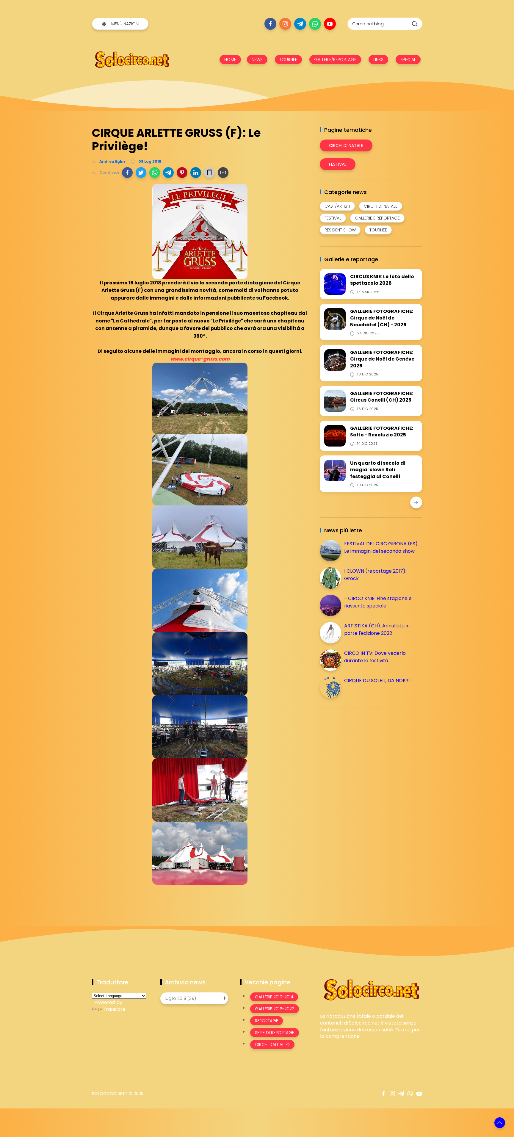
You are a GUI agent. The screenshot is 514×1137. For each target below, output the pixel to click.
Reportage (266, 1021)
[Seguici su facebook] (270, 24)
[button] (127, 172)
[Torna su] (499, 1122)
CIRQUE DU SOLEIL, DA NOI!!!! (377, 680)
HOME (230, 59)
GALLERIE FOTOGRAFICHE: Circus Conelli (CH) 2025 (381, 396)
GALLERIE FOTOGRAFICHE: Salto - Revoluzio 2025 (381, 431)
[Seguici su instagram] (285, 24)
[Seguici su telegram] (300, 24)
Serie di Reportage (274, 1033)
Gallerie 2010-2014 (274, 997)
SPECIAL (408, 59)
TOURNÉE (288, 59)
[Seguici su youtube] (330, 24)
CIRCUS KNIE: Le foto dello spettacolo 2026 (382, 279)
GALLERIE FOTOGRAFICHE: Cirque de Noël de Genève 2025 (382, 359)
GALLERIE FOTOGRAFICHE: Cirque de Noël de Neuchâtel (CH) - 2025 (381, 318)
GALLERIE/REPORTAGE (335, 59)
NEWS (257, 59)
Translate (114, 1009)
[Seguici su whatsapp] (315, 24)
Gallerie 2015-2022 (274, 1009)
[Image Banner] (371, 989)
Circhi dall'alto (272, 1044)
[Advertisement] (364, 755)
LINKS (378, 59)
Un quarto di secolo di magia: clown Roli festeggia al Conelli (377, 470)
